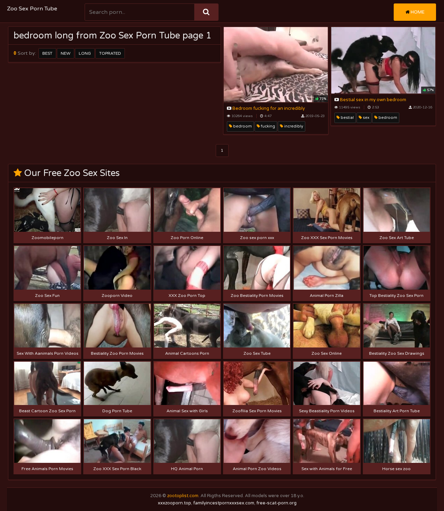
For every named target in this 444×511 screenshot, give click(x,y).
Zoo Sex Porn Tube (32, 8)
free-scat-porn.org (276, 503)
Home (417, 12)
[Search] (206, 12)
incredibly (293, 126)
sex (365, 117)
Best (47, 53)
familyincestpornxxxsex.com (223, 503)
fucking (267, 126)
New (65, 53)
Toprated (110, 53)
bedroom (242, 126)
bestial (347, 117)
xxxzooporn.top (174, 503)
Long (85, 53)
